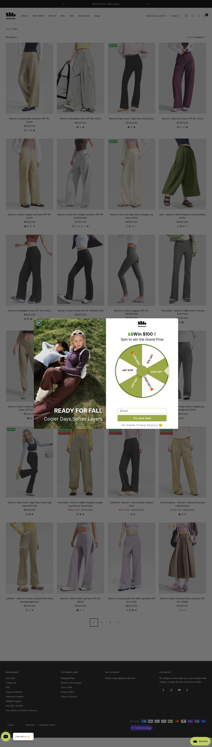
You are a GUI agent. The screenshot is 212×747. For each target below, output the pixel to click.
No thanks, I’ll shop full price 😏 (142, 425)
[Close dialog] (39, 322)
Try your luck (142, 418)
